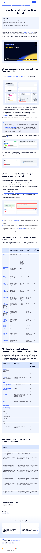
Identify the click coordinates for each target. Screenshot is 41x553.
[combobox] (38, 552)
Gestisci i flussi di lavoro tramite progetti (18, 5)
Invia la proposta (4, 277)
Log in (37, 2)
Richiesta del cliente (6, 399)
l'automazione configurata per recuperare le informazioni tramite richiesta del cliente (21, 193)
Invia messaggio (5, 304)
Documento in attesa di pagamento (7, 385)
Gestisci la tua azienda (7, 5)
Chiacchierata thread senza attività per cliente (7, 408)
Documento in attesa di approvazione (7, 389)
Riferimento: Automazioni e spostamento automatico (12, 23)
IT (38, 551)
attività (4, 401)
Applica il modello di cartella (5, 320)
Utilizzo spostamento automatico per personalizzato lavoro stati (14, 22)
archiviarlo (5, 154)
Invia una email (5, 340)
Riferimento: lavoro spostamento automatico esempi (12, 27)
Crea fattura (5, 272)
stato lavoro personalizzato (27, 32)
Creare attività (5, 297)
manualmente (22, 228)
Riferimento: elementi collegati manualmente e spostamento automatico (15, 25)
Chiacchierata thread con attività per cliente (7, 404)
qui (7, 136)
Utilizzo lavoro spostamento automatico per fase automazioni (13, 20)
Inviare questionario (5, 255)
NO (11, 505)
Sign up (33, 2)
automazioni (16, 220)
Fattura (4, 392)
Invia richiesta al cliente (5, 268)
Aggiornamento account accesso (5, 330)
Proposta (4, 369)
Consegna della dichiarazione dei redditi (7, 430)
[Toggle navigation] (2, 1)
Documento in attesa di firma (7, 381)
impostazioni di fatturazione (10, 127)
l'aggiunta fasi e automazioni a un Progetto (14, 76)
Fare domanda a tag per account (5, 325)
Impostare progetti (27, 5)
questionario (5, 394)
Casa (3, 5)
